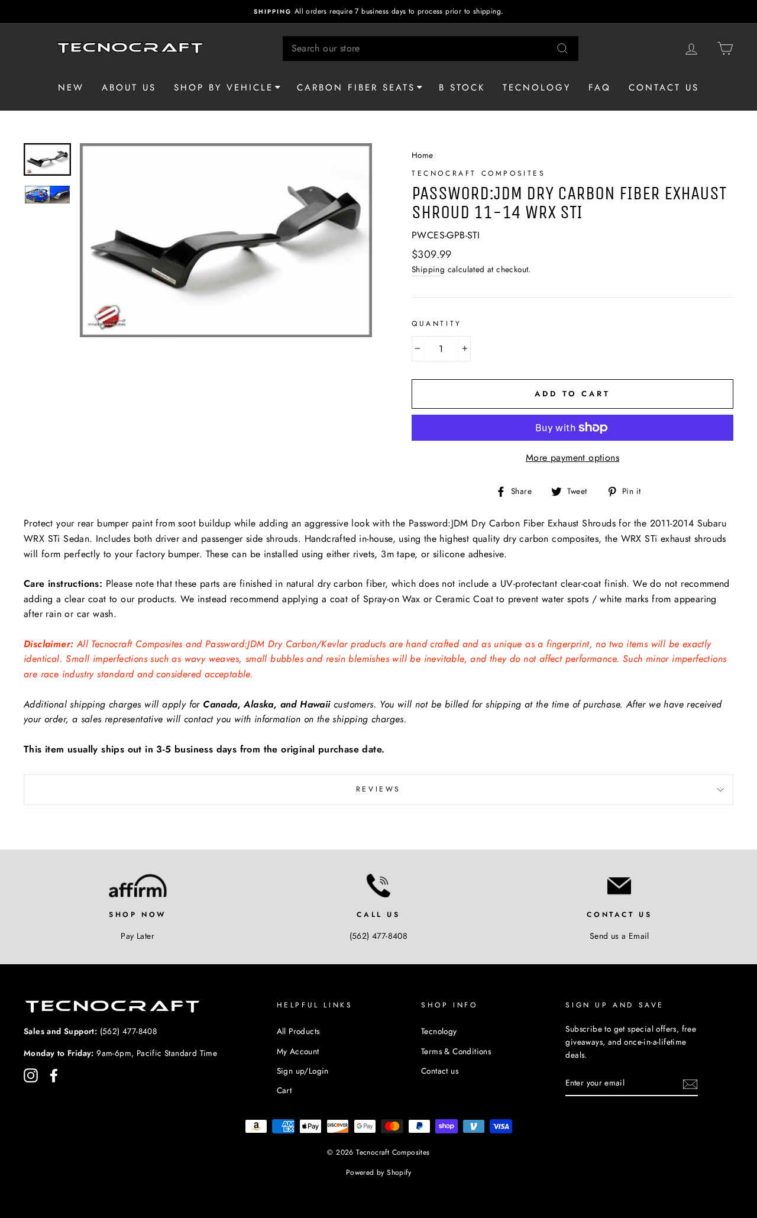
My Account (298, 1051)
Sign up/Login (303, 1071)
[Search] (562, 48)
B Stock (462, 87)
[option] (378, 11)
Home (422, 155)
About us (129, 87)
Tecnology (537, 87)
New (71, 87)
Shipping (428, 269)
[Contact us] (619, 885)
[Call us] (378, 885)
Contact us (664, 87)
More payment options (572, 457)
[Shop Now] (137, 885)
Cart (284, 1090)
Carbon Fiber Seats (356, 87)
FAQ (599, 87)
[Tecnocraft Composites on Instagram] (31, 1075)
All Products (298, 1031)
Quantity (437, 323)
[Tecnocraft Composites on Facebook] (54, 1075)
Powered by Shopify (378, 1172)
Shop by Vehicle (223, 87)
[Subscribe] (690, 1083)
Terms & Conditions (456, 1051)
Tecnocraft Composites (479, 173)
